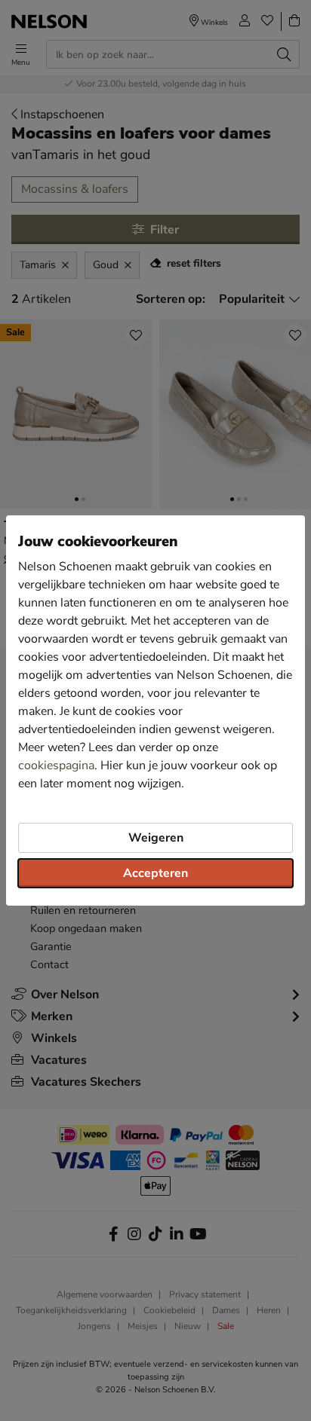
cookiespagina (56, 765)
